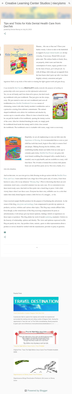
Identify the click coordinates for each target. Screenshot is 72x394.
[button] (5, 33)
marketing (48, 217)
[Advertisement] (36, 273)
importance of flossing (32, 140)
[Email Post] (5, 233)
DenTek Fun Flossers (47, 153)
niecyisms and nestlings (25, 204)
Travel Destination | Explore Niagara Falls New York (29, 313)
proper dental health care (53, 52)
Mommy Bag (34, 182)
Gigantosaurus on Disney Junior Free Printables (28, 374)
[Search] (69, 3)
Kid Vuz (18, 88)
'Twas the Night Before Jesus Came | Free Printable (29, 346)
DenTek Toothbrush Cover (25, 103)
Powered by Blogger (37, 390)
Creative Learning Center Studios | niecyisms (35, 3)
